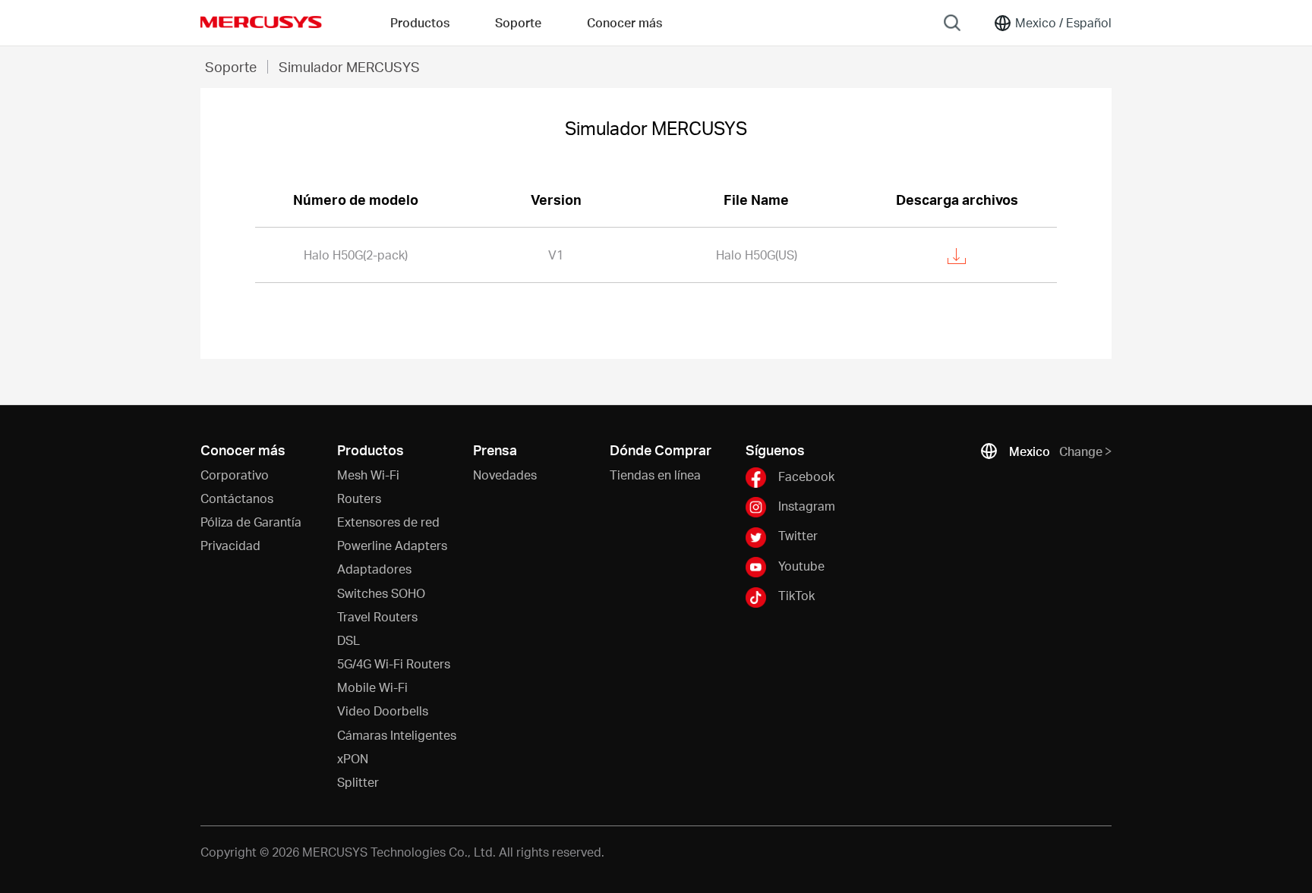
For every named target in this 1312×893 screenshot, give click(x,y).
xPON (352, 758)
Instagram (806, 506)
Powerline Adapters (392, 545)
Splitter (358, 782)
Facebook (806, 475)
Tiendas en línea (655, 474)
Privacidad (230, 545)
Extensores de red (388, 521)
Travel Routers (377, 616)
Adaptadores (374, 568)
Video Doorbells (382, 710)
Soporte (231, 66)
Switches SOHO (381, 593)
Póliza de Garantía (250, 521)
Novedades (505, 474)
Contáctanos (236, 498)
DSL (348, 640)
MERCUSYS (261, 22)
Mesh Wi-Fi (368, 474)
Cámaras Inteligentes (396, 735)
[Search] (952, 23)
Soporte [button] (518, 22)
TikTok (796, 595)
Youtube (801, 566)
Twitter (798, 535)
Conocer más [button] (624, 22)
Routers (359, 498)
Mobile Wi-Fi (372, 687)
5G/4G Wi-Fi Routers (393, 663)
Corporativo (234, 474)
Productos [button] (419, 22)
